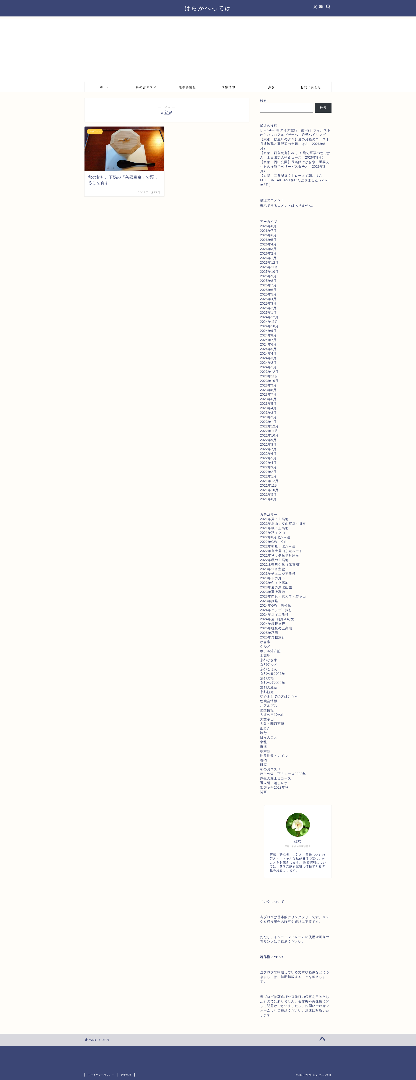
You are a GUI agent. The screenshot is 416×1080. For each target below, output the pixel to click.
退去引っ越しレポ (274, 783)
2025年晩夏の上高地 (276, 628)
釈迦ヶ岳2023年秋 (274, 787)
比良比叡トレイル (274, 755)
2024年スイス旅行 (274, 614)
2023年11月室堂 (272, 569)
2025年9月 (268, 276)
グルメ (265, 646)
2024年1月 (268, 367)
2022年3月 (268, 467)
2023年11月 (269, 376)
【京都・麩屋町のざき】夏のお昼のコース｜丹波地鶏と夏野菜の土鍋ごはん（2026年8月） (294, 143)
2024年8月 (268, 335)
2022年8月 (268, 444)
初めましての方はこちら (279, 696)
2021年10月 (269, 490)
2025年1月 (268, 312)
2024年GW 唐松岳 (275, 605)
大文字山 (267, 719)
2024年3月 (268, 358)
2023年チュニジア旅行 (278, 573)
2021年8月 (268, 499)
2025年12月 (269, 262)
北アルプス (268, 705)
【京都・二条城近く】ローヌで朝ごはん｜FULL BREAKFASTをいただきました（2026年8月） (295, 180)
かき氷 (265, 642)
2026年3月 (268, 249)
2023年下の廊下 (272, 578)
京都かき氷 (268, 660)
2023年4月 (268, 408)
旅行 (263, 733)
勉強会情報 (187, 87)
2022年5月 (268, 458)
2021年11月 (269, 485)
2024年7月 (268, 340)
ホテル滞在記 (270, 651)
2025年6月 (268, 290)
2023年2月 (268, 417)
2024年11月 (269, 321)
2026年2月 (268, 253)
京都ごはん (268, 669)
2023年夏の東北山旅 (276, 587)
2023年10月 (269, 381)
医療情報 (229, 87)
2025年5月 (268, 294)
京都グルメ (268, 664)
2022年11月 (269, 431)
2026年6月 (268, 235)
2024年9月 (268, 331)
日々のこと (268, 737)
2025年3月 (268, 303)
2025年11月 (269, 267)
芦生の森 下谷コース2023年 (283, 774)
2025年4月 (268, 299)
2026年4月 (268, 244)
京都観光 (267, 692)
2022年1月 (268, 476)
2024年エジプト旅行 (276, 610)
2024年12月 (269, 317)
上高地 (265, 655)
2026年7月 (268, 230)
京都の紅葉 (268, 687)
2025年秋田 (269, 633)
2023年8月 (268, 390)
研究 (263, 765)
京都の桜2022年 (272, 683)
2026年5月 (268, 240)
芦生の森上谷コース (275, 778)
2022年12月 (269, 426)
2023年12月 (269, 372)
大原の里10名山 (272, 714)
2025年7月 (268, 285)
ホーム (105, 87)
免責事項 (126, 1075)
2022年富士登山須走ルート (281, 551)
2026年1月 (268, 258)
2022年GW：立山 (274, 542)
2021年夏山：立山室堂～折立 (283, 523)
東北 (263, 742)
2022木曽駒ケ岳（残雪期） (281, 564)
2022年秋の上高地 (274, 560)
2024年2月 (268, 362)
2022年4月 (268, 462)
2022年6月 (268, 453)
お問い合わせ (311, 87)
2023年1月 (268, 422)
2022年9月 (268, 440)
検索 (263, 100)
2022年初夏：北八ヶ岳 (278, 546)
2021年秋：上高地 (274, 528)
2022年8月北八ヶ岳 (275, 537)
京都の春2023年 (272, 674)
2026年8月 (268, 226)
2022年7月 (268, 449)
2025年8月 (268, 281)
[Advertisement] (208, 49)
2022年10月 (269, 435)
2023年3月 (268, 412)
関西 (263, 792)
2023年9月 (268, 385)
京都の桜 (267, 678)
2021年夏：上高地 (274, 519)
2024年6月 (268, 344)
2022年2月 (268, 472)
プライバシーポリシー (101, 1075)
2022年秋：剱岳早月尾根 (279, 555)
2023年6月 (268, 399)
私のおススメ (146, 87)
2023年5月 (268, 403)
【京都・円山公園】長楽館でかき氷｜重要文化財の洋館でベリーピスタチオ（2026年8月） (294, 166)
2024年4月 (268, 353)
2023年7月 (268, 394)
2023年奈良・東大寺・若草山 (283, 596)
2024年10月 (269, 326)
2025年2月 (268, 308)
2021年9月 (268, 494)
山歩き (270, 87)
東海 (263, 746)
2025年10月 (269, 271)
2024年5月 (268, 349)
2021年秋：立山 (272, 532)
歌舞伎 (265, 751)
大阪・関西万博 (272, 724)
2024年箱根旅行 (272, 623)
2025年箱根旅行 (272, 637)
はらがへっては (208, 8)
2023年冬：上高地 (274, 583)
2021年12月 (269, 481)
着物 (263, 760)
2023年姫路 (269, 601)
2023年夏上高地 (272, 592)
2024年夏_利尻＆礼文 (277, 619)
